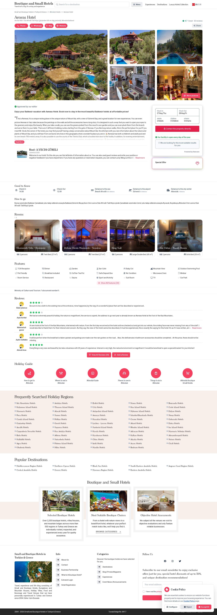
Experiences (150, 5)
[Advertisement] (81, 169)
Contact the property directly (178, 129)
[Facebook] (165, 561)
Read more (140, 158)
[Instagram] (172, 561)
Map (50, 26)
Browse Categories (107, 531)
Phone (22, 26)
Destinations (162, 5)
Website (62, 26)
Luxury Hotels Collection (178, 5)
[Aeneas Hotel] (61, 65)
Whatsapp (38, 26)
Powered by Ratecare (191, 152)
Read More (19, 142)
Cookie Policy (189, 601)
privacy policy (161, 592)
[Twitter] (180, 561)
